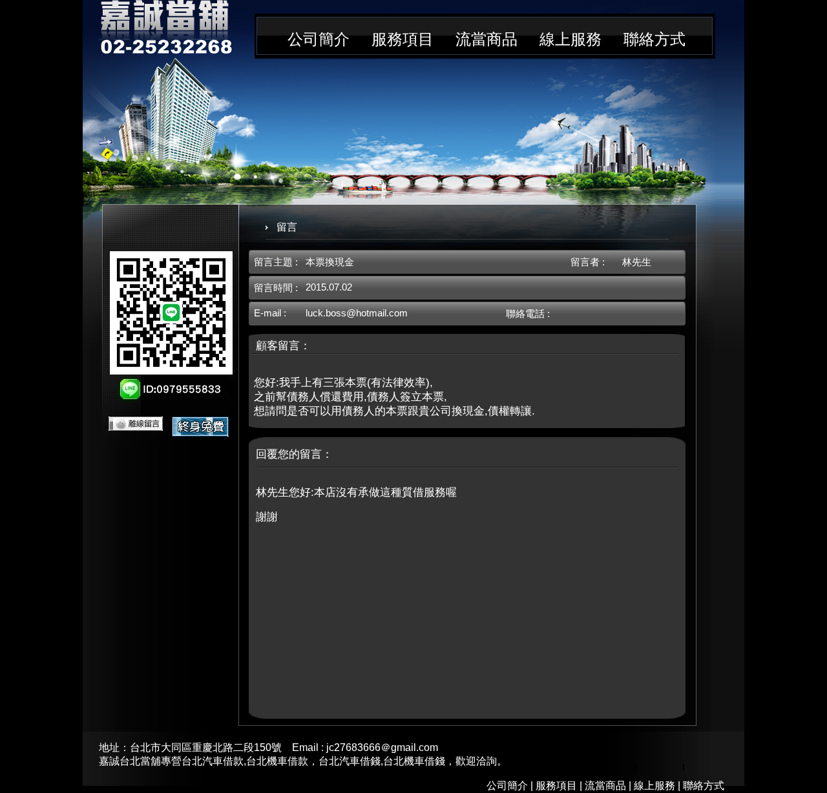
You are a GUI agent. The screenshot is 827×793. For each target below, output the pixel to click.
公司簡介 (319, 39)
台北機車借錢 (414, 761)
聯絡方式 (654, 39)
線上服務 (570, 39)
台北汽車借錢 (350, 761)
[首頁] (165, 50)
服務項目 (403, 39)
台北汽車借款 (213, 761)
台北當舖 (140, 761)
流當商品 (486, 39)
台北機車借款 (277, 761)
